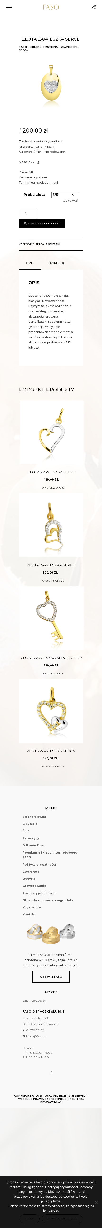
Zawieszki (69, 47)
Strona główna (34, 817)
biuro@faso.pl (36, 1036)
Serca (40, 244)
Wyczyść (70, 201)
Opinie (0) (56, 263)
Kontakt (29, 914)
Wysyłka (29, 878)
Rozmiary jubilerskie (39, 893)
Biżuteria (50, 47)
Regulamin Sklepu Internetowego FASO (50, 855)
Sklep (34, 47)
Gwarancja (31, 871)
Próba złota (34, 195)
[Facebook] (51, 1073)
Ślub (26, 831)
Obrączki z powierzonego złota (48, 900)
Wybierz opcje (53, 487)
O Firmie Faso (33, 845)
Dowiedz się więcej (62, 1218)
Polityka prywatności (39, 864)
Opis (29, 263)
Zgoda (30, 1218)
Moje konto (32, 907)
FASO (23, 47)
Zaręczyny (31, 838)
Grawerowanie (34, 886)
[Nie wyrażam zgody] (96, 1202)
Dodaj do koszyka (44, 223)
